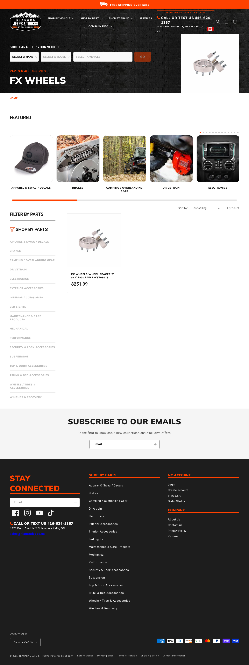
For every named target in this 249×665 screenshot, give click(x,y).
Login (171, 484)
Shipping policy (150, 656)
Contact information (174, 656)
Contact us (175, 525)
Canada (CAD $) (23, 642)
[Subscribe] (155, 444)
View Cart (174, 495)
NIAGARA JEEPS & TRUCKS (34, 656)
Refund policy (85, 656)
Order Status (176, 501)
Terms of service (127, 656)
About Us (174, 519)
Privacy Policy (177, 530)
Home (14, 98)
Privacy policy (105, 656)
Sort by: (183, 208)
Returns (173, 536)
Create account (178, 490)
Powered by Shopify (62, 656)
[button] (60, 19)
